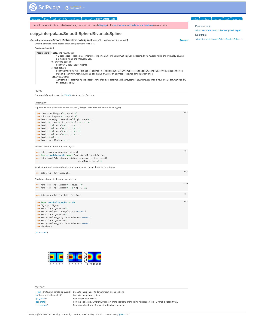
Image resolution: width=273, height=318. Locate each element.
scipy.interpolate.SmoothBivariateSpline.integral (217, 30)
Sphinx (121, 314)
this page (102, 25)
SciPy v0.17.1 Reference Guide (66, 18)
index (195, 18)
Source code (41, 232)
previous (237, 18)
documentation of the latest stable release (133, 25)
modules (205, 18)
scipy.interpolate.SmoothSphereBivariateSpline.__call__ (221, 39)
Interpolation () (99, 18)
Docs (46, 18)
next (227, 18)
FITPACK (67, 95)
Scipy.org (36, 18)
